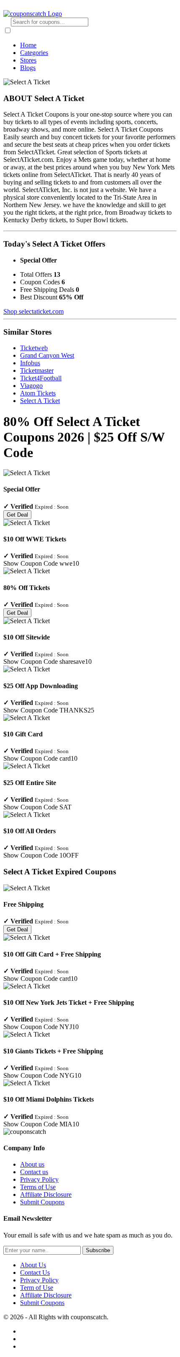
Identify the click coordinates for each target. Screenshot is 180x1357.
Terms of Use (38, 1187)
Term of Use (36, 1287)
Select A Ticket (40, 400)
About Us (33, 1265)
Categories (34, 52)
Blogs (28, 67)
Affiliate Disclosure (46, 1194)
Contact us (34, 1171)
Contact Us (35, 1272)
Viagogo (31, 385)
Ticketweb (34, 347)
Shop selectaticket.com (33, 311)
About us (32, 1164)
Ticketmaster (37, 370)
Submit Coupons (42, 1202)
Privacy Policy (39, 1179)
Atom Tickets (38, 393)
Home (28, 45)
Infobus (30, 363)
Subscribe (98, 1250)
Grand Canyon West (47, 355)
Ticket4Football (41, 378)
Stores (28, 60)
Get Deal (17, 515)
